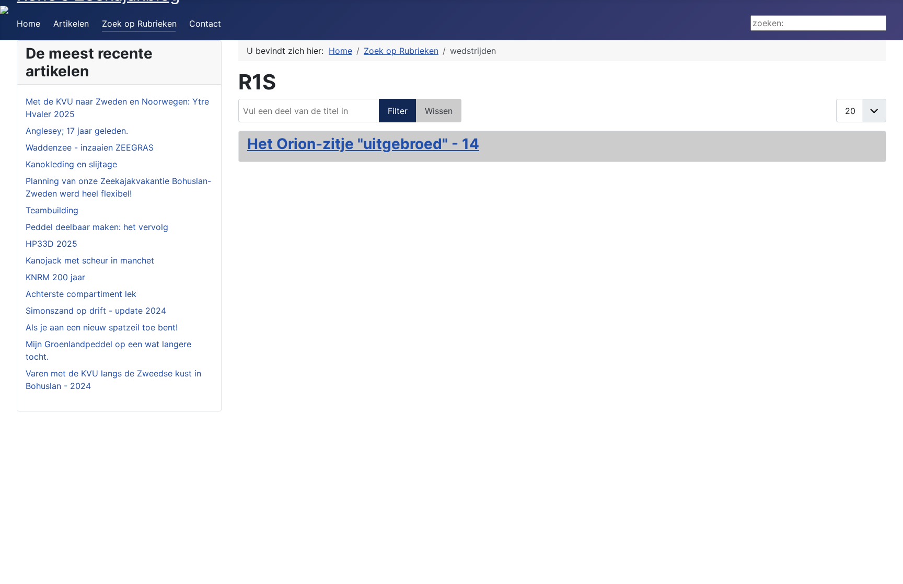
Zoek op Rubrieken (139, 23)
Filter (398, 111)
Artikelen (71, 23)
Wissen (439, 111)
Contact (205, 23)
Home (28, 23)
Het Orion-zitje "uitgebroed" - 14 (363, 144)
